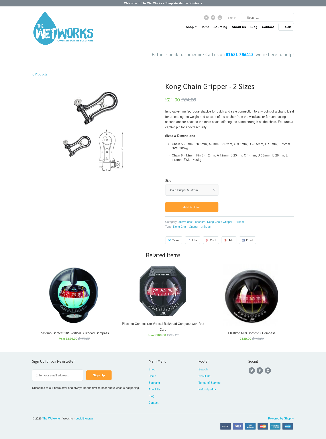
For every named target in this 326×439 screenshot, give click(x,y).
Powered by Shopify (281, 418)
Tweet (175, 240)
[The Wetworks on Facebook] (214, 18)
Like (194, 240)
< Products (39, 74)
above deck (186, 222)
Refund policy (207, 389)
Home (204, 27)
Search (203, 369)
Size (168, 180)
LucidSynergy (84, 418)
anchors (200, 222)
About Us (239, 27)
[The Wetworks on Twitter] (207, 18)
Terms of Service (209, 382)
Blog (253, 27)
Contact (268, 27)
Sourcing (220, 27)
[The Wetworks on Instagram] (220, 18)
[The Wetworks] (63, 29)
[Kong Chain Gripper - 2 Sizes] (96, 103)
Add (231, 240)
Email (249, 240)
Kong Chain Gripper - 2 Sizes (226, 222)
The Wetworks (51, 418)
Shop (191, 27)
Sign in (232, 17)
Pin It (213, 240)
